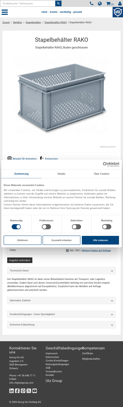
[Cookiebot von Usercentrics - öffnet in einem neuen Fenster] (105, 164)
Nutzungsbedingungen (57, 364)
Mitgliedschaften (91, 358)
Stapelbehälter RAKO (56, 22)
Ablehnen (22, 240)
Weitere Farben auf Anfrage (96, 250)
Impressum (52, 353)
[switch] (46, 226)
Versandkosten (54, 371)
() (112, 4)
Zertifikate (87, 353)
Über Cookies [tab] (101, 173)
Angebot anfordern (19, 260)
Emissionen (51, 158)
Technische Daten (19, 270)
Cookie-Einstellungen (57, 360)
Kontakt (50, 375)
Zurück (6, 22)
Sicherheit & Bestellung (22, 324)
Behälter (17, 22)
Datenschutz (52, 357)
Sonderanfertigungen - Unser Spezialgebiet (32, 314)
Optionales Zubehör (20, 300)
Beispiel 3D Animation (25, 158)
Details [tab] (62, 173)
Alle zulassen (100, 240)
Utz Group (54, 381)
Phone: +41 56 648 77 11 (22, 375)
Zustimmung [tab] (21, 173)
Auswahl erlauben (61, 240)
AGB (48, 367)
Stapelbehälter (33, 22)
